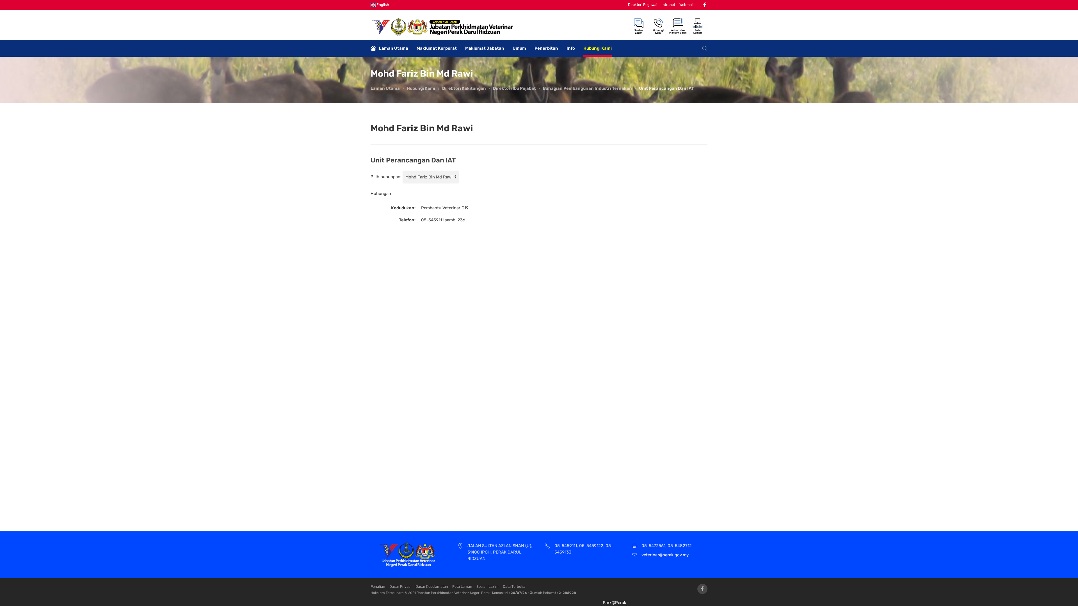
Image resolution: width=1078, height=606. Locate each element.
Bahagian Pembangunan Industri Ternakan (587, 88)
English (382, 5)
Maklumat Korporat (437, 48)
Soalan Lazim (487, 586)
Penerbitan (546, 48)
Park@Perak (614, 602)
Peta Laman (462, 586)
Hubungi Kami (597, 48)
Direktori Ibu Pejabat (514, 88)
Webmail (686, 5)
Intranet (668, 5)
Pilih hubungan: (386, 176)
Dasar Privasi (400, 586)
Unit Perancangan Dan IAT (666, 88)
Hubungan (381, 193)
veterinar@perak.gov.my (665, 554)
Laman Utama (393, 48)
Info (571, 48)
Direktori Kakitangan (464, 88)
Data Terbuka (514, 586)
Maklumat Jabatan (484, 48)
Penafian (378, 586)
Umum (519, 48)
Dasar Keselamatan (431, 586)
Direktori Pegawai (642, 5)
